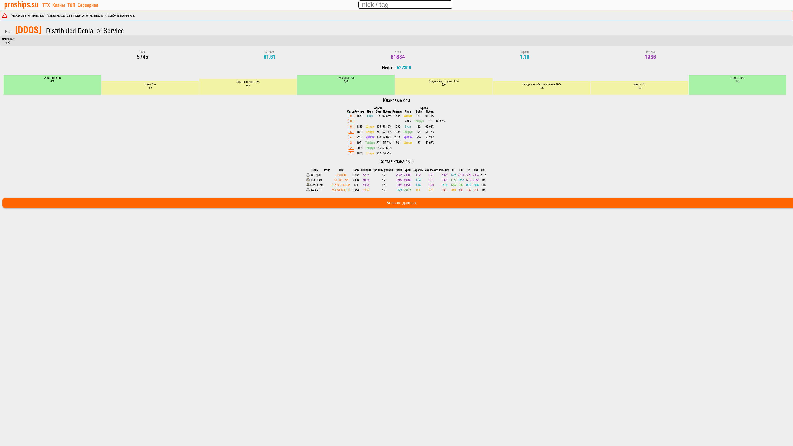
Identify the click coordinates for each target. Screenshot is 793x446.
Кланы (58, 5)
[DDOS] (28, 29)
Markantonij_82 (341, 189)
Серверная (88, 5)
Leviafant (341, 175)
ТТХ (46, 5)
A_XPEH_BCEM (341, 184)
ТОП (71, 5)
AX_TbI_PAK (341, 179)
